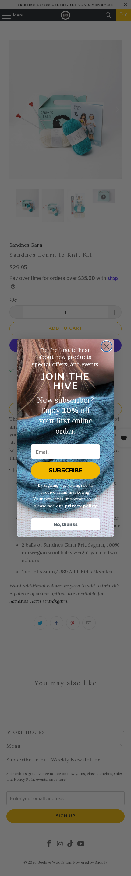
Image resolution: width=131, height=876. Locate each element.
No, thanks (66, 524)
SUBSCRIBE (66, 470)
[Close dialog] (106, 346)
